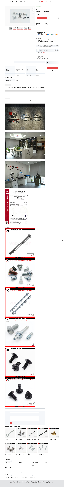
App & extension (49, 3)
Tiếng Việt (49, 482)
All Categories (7, 3)
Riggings (33, 465)
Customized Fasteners (7, 462)
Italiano (28, 482)
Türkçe (46, 482)
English (14, 482)
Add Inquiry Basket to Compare (20, 31)
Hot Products (14, 481)
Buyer (41, 3)
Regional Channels (41, 481)
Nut (16, 472)
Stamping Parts (20, 462)
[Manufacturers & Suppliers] (9, 1)
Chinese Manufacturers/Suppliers (23, 481)
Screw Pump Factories (15, 475)
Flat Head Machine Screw (36, 475)
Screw (20, 5)
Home (6, 5)
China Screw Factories (8, 475)
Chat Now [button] (53, 70)
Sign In (37, 58)
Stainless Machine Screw (28, 475)
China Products (17, 481)
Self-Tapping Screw (25, 472)
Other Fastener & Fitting (8, 472)
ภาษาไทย (44, 482)
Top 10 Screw (22, 477)
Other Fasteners (20, 465)
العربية (36, 482)
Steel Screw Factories (21, 475)
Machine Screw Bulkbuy (32, 477)
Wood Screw (19, 472)
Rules (58, 3)
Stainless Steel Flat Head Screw (9, 477)
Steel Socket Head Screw (49, 475)
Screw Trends (26, 477)
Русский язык (25, 482)
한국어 (38, 482)
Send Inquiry (52, 68)
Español (17, 482)
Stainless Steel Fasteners (35, 462)
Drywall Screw (30, 472)
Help (45, 3)
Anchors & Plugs (7, 465)
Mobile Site (48, 481)
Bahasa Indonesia (52, 482)
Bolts (46, 462)
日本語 (40, 482)
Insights (51, 481)
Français (22, 482)
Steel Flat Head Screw (42, 475)
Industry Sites (36, 481)
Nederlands (33, 482)
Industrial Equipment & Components (11, 5)
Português (20, 482)
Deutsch (30, 482)
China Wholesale (29, 481)
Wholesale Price (33, 481)
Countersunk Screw (17, 477)
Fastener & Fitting (17, 5)
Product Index (44, 481)
